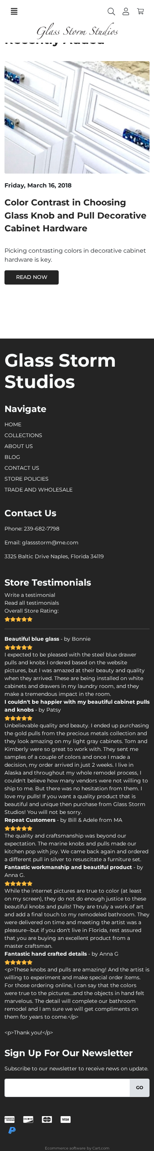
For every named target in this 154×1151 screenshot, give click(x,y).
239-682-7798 (41, 528)
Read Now (31, 277)
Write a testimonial (29, 595)
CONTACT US (21, 468)
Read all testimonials (31, 602)
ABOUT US (18, 446)
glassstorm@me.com (50, 542)
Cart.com (101, 1148)
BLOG (12, 457)
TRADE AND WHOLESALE (38, 489)
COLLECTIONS (23, 435)
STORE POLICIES (26, 478)
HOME (12, 424)
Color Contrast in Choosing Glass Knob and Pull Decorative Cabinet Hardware (75, 215)
